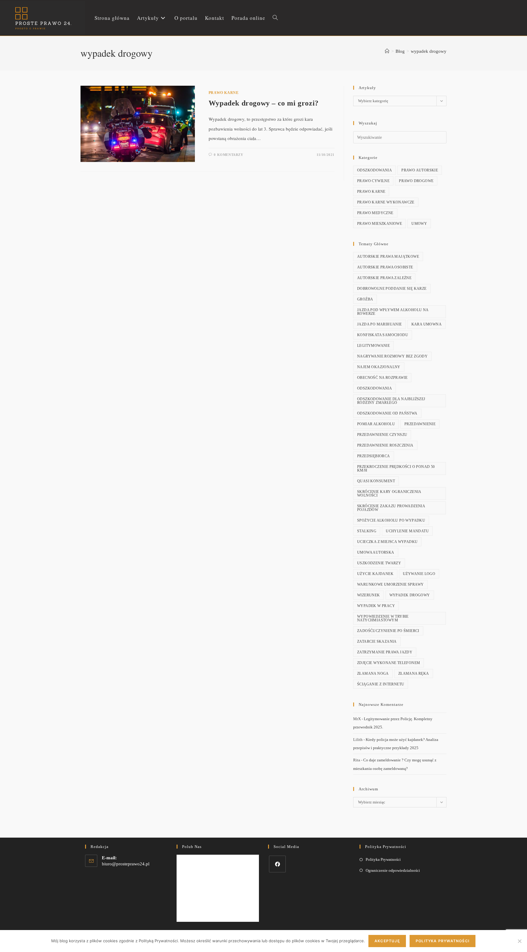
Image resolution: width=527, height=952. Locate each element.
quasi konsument (376, 481)
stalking (366, 531)
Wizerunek (368, 595)
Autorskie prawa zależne (384, 278)
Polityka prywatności (442, 941)
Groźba (365, 299)
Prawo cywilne (373, 181)
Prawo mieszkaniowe (379, 223)
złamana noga (373, 673)
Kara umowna (426, 324)
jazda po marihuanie (379, 324)
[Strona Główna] (387, 51)
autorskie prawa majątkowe (388, 256)
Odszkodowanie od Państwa (387, 413)
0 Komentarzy (228, 154)
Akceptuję (387, 941)
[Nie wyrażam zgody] (519, 941)
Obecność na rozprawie (382, 377)
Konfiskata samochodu (382, 335)
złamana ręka (413, 673)
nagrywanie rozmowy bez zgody (392, 356)
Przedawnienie (420, 424)
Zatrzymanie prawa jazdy (384, 652)
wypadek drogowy (428, 51)
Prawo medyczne (375, 213)
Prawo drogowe (416, 181)
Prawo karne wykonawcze (385, 202)
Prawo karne (224, 93)
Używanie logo (419, 574)
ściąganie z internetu (380, 684)
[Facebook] (277, 864)
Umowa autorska (375, 552)
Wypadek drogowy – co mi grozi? (264, 103)
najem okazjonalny (378, 367)
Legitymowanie (373, 345)
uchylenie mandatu (407, 531)
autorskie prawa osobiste (385, 267)
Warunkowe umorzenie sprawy (390, 584)
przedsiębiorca (373, 456)
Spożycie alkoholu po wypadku (391, 520)
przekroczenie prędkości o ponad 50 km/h (396, 468)
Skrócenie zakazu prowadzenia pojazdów (391, 508)
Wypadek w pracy (376, 606)
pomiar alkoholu (376, 424)
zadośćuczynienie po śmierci (388, 631)
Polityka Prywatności (383, 859)
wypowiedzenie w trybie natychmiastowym (383, 618)
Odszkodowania (374, 170)
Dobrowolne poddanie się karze (392, 288)
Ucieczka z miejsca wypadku (387, 542)
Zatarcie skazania (377, 641)
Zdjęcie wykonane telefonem (388, 663)
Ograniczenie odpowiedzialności (393, 870)
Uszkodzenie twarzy (379, 563)
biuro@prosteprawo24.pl (125, 863)
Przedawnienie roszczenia (385, 445)
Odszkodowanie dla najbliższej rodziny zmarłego (391, 401)
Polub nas (192, 846)
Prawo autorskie (419, 170)
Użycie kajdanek (375, 574)
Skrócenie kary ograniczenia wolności (389, 494)
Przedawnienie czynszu (382, 435)
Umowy (419, 223)
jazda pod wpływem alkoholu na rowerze (393, 312)
